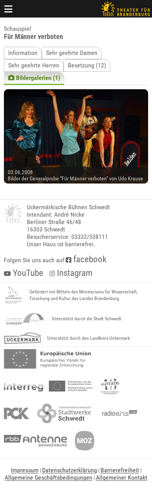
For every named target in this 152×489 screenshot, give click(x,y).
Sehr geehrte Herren (33, 65)
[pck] (16, 413)
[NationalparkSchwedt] (25, 319)
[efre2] (47, 359)
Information (22, 52)
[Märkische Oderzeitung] (84, 440)
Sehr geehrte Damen (71, 52)
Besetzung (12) (87, 65)
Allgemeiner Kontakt (121, 477)
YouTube (27, 273)
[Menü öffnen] (8, 9)
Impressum (25, 470)
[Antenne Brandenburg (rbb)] (35, 441)
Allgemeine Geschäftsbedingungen (48, 477)
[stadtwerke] (64, 413)
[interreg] (48, 386)
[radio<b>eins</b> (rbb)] (118, 413)
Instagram (73, 273)
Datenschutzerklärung (69, 470)
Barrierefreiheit (120, 470)
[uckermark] (22, 338)
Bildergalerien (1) (37, 77)
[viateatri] (110, 386)
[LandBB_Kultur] (13, 295)
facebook (88, 259)
